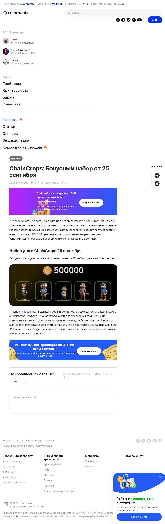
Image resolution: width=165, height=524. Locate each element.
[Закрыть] (160, 478)
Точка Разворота (20, 50)
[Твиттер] (128, 19)
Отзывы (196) (28, 63)
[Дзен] (134, 19)
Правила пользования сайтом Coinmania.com (27, 445)
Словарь (10, 133)
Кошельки (12, 104)
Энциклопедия (16, 140)
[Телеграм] (123, 19)
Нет (27, 381)
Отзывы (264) (28, 53)
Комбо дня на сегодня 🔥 (25, 147)
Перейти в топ (91, 202)
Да (14, 381)
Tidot (14, 39)
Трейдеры (12, 83)
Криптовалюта (15, 90)
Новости (10, 120)
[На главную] (16, 12)
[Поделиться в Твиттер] (157, 183)
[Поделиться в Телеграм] (157, 175)
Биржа (8, 97)
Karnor (14, 60)
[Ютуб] (139, 19)
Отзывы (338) (28, 43)
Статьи (9, 127)
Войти (155, 19)
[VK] (118, 19)
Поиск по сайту (69, 12)
